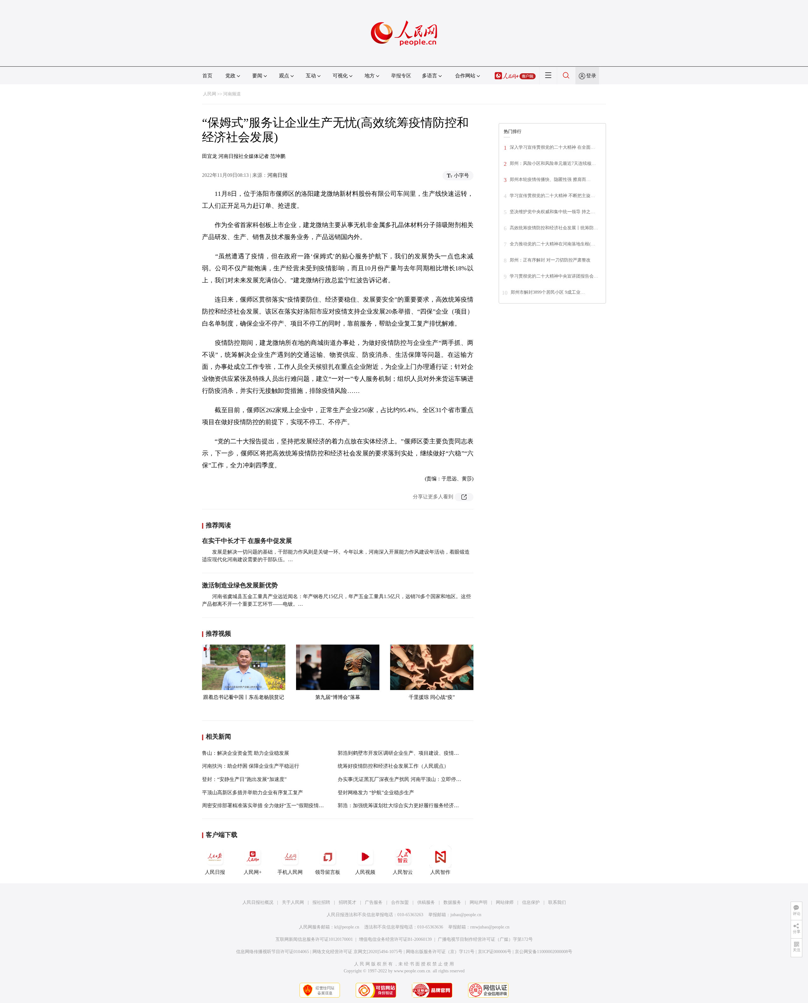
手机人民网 (290, 872)
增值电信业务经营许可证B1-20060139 (395, 939)
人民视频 (365, 872)
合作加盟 (400, 902)
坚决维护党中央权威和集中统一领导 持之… (552, 211)
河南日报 (277, 175)
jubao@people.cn (465, 914)
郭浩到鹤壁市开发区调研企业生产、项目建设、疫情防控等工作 (408, 753)
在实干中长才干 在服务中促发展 (247, 540)
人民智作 (440, 872)
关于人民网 (293, 902)
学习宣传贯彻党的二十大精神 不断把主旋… (552, 195)
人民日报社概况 (257, 902)
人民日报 (215, 872)
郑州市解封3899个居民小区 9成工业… (548, 292)
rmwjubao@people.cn (489, 927)
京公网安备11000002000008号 (543, 951)
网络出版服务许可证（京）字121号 (440, 951)
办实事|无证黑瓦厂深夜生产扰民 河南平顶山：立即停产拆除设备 (409, 779)
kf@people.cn (346, 927)
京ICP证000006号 (494, 951)
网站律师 (505, 902)
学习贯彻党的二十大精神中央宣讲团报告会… (554, 276)
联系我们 (557, 902)
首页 (207, 75)
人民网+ (253, 872)
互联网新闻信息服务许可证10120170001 (314, 939)
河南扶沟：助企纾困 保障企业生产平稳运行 (250, 766)
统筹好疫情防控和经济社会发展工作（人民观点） (393, 766)
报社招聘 (321, 902)
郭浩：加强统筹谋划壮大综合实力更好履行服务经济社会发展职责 (411, 805)
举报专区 (401, 75)
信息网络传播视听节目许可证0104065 (272, 951)
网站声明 (478, 902)
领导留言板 (327, 872)
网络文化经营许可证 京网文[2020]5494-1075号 (357, 951)
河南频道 (232, 94)
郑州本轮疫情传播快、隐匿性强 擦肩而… (550, 179)
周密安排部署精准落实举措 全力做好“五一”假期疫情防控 (265, 805)
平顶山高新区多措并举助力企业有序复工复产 (252, 792)
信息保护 (531, 902)
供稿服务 (426, 902)
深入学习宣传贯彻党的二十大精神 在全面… (552, 147)
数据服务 (452, 902)
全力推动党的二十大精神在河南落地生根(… (552, 244)
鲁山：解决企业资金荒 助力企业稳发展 (245, 753)
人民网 (209, 94)
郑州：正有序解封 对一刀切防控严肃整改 (550, 260)
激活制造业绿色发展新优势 (240, 585)
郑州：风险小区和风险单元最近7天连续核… (553, 163)
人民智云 (403, 872)
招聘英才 (347, 902)
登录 (591, 75)
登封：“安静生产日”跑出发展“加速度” (244, 779)
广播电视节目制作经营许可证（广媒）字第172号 (485, 939)
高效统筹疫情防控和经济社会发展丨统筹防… (554, 227)
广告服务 (374, 902)
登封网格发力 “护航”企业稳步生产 (376, 792)
